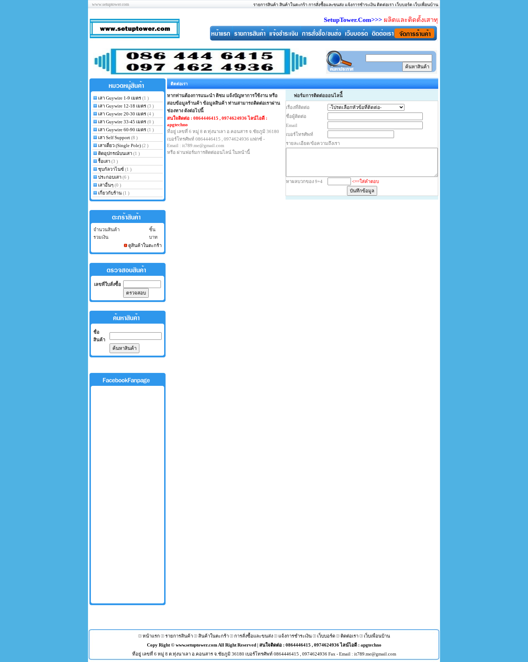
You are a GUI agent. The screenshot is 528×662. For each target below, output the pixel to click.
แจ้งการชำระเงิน (360, 4)
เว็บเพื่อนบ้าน (425, 4)
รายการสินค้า (265, 4)
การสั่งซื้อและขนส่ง (326, 4)
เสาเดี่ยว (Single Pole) (119, 145)
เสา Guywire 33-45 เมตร (122, 121)
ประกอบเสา (109, 177)
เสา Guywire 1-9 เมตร (119, 98)
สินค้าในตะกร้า (293, 4)
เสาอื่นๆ (106, 185)
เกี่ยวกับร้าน (110, 193)
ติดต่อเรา (385, 4)
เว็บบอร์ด (403, 4)
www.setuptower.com (197, 645)
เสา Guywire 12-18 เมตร (122, 106)
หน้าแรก (151, 636)
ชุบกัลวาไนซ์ (111, 169)
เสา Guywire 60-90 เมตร (122, 129)
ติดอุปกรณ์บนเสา (115, 153)
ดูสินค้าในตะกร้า (145, 245)
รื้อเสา (104, 161)
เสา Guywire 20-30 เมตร (122, 114)
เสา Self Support (114, 137)
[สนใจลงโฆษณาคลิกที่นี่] (201, 73)
